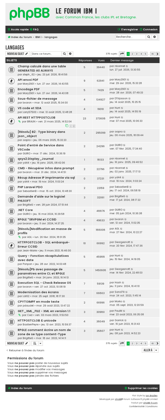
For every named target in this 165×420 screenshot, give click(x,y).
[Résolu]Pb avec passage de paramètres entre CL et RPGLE (41, 271)
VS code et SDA (29, 108)
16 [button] (152, 53)
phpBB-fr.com (150, 402)
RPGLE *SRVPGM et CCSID (37, 219)
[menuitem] (34, 29)
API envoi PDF (28, 80)
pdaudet (28, 305)
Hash (118, 282)
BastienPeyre (30, 324)
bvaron (27, 102)
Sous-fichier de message (37, 99)
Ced (29, 315)
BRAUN (31, 121)
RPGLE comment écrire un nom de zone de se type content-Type (44, 332)
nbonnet (120, 66)
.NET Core (25, 210)
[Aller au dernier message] (127, 66)
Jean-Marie (30, 250)
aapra (27, 140)
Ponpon (27, 264)
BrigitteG (28, 204)
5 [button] (145, 53)
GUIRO (26, 153)
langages (14, 47)
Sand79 (120, 292)
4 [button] (141, 53)
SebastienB (30, 191)
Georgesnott (122, 242)
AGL (29, 237)
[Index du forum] (29, 14)
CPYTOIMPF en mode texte (38, 302)
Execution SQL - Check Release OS (44, 283)
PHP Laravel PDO (30, 187)
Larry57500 (29, 112)
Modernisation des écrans (38, 292)
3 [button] (136, 53)
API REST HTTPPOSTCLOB (36, 118)
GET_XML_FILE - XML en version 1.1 (44, 311)
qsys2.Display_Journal (36, 159)
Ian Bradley (152, 395)
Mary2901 (28, 83)
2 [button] (132, 53)
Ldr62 (26, 296)
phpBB (118, 399)
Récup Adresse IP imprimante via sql (46, 178)
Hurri (117, 108)
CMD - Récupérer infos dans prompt (46, 168)
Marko (118, 301)
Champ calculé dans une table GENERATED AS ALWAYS (42, 68)
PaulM (118, 310)
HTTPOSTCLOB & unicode (37, 321)
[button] (122, 53)
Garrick (119, 320)
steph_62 (29, 74)
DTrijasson (121, 98)
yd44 (26, 162)
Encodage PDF (29, 89)
